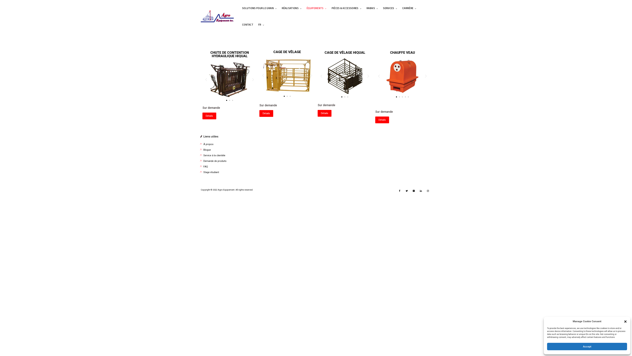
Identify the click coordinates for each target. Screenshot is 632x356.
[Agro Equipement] (217, 16)
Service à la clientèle (214, 155)
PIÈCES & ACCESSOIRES (345, 8)
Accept (587, 346)
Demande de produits (214, 161)
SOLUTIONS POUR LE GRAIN (258, 8)
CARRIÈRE (407, 8)
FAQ (205, 166)
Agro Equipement (226, 190)
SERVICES (388, 8)
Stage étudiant (211, 172)
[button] (625, 321)
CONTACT (247, 25)
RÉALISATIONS (290, 8)
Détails (209, 115)
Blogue (207, 149)
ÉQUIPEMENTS (315, 8)
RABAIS (371, 8)
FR (259, 25)
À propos (208, 144)
